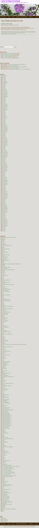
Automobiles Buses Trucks (6, 245)
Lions (3, 360)
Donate (13, 16)
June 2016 (4, 187)
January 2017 (4, 179)
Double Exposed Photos (6, 300)
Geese (3, 324)
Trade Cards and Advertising (7, 484)
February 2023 (4, 104)
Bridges (3, 261)
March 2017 (4, 176)
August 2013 (4, 226)
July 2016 (3, 186)
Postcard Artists (4, 405)
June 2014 (4, 214)
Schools (3, 439)
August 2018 (4, 157)
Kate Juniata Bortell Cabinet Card (8, 55)
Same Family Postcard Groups (7, 438)
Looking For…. (31, 16)
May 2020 (3, 135)
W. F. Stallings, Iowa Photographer (8, 53)
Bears (3, 250)
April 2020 (4, 136)
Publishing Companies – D (7, 415)
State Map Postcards (5, 452)
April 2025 (4, 79)
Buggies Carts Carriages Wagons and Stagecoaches (11, 263)
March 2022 (4, 115)
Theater (3, 477)
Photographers (4, 400)
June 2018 (4, 159)
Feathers (3, 309)
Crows (3, 292)
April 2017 (4, 175)
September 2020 (5, 130)
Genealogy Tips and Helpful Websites (21, 16)
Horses (3, 338)
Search (36, 16)
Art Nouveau (4, 244)
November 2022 (5, 106)
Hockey (3, 336)
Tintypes (3, 480)
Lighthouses (4, 358)
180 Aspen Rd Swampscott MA (8, 31)
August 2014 (4, 212)
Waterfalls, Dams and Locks (7, 504)
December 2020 (5, 127)
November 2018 (5, 153)
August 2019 (4, 145)
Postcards (8, 33)
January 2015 (4, 206)
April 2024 (4, 88)
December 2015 (5, 194)
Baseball (3, 247)
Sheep (3, 443)
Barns (3, 246)
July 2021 (3, 119)
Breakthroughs (4, 259)
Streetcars (3, 458)
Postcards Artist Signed (6, 407)
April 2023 (4, 102)
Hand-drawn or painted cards (7, 334)
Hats (3, 335)
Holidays (3, 337)
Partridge (3, 396)
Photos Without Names (6, 403)
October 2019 (4, 143)
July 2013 (3, 227)
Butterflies (3, 266)
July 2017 (3, 172)
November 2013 (5, 222)
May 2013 (3, 229)
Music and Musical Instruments (7, 383)
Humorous (4, 343)
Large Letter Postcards (6, 354)
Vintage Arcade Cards (6, 500)
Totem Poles (4, 482)
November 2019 (5, 142)
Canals (3, 273)
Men (2, 369)
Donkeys (3, 298)
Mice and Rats (4, 370)
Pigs (2, 404)
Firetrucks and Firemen (6, 312)
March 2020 (4, 137)
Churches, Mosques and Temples (8, 284)
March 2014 (4, 218)
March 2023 (4, 103)
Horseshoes (4, 339)
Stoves (3, 457)
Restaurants (4, 431)
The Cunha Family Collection (7, 467)
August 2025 (4, 75)
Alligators (3, 239)
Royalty (3, 436)
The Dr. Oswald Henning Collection (8, 468)
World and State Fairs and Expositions (9, 508)
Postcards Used (13, 33)
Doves (3, 301)
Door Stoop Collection (6, 299)
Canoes (3, 274)
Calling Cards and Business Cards (8, 269)
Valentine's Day (4, 499)
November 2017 (5, 167)
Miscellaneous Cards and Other (7, 376)
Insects (3, 345)
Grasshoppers (4, 330)
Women (3, 507)
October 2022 (4, 107)
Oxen (3, 392)
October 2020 (4, 129)
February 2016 (4, 191)
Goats (3, 329)
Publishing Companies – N (7, 423)
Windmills (3, 506)
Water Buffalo (4, 503)
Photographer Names (6, 399)
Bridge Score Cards (5, 260)
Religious (3, 430)
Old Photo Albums (5, 389)
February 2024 (4, 90)
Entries (4, 518)
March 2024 (4, 89)
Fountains (3, 319)
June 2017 (4, 173)
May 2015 (3, 202)
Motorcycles (4, 380)
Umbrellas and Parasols (6, 492)
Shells (3, 444)
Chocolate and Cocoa (6, 282)
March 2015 (4, 204)
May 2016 (3, 188)
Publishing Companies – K (6, 420)
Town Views (4, 483)
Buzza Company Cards (6, 267)
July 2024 (3, 84)
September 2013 (5, 225)
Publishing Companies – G (7, 416)
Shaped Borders (5, 442)
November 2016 (5, 181)
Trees (3, 488)
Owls (3, 391)
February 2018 (4, 164)
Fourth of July (4, 321)
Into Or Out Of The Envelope (7, 346)
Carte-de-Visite (4, 275)
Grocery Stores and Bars (6, 331)
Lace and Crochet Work (6, 351)
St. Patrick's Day (5, 451)
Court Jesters (4, 288)
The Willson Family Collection (7, 476)
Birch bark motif (4, 252)
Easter (3, 304)
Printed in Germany (5, 412)
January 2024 (4, 91)
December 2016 (5, 180)
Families (3, 307)
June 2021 (4, 120)
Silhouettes (4, 445)
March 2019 (4, 150)
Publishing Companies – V (6, 426)
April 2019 (4, 149)
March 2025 (4, 80)
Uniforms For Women (5, 496)
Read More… (24, 29)
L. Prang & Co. (4, 350)
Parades (3, 393)
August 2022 (4, 110)
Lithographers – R (5, 365)
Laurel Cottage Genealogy (11, 526)
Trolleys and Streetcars (6, 489)
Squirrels (3, 450)
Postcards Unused (5, 408)
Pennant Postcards (5, 397)
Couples (3, 286)
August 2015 (4, 198)
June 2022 (4, 112)
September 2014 (5, 211)
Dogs (3, 296)
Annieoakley (16, 25)
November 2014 (5, 209)
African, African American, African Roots (9, 237)
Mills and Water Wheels (6, 373)
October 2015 (4, 196)
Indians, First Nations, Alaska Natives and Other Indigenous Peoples (14, 344)
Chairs (3, 278)
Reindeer (3, 429)
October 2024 (4, 81)
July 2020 (3, 133)
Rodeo (3, 435)
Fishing (3, 315)
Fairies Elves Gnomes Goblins (7, 306)
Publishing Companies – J (6, 419)
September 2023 (5, 96)
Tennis (3, 462)
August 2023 (4, 97)
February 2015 (4, 205)
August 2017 (4, 171)
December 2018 (5, 152)
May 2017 (3, 174)
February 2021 (4, 125)
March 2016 (4, 190)
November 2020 (5, 128)
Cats (3, 277)
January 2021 (4, 126)
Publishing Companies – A (6, 414)
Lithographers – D (5, 362)
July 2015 (3, 199)
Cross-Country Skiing (6, 291)
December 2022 (5, 105)
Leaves (3, 357)
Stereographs (4, 454)
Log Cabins (4, 366)
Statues (3, 453)
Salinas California (5, 437)
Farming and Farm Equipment (7, 308)
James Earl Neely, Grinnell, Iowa (8, 54)
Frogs (3, 322)
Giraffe (3, 328)
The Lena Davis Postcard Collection (8, 473)
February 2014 (4, 219)
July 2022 (3, 111)
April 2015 (4, 203)
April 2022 (4, 114)
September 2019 (5, 144)
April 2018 (4, 161)
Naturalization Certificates (6, 385)
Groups (3, 332)
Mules (3, 382)
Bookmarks (4, 258)
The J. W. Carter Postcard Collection (8, 472)
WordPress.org (4, 521)
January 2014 (4, 220)
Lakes (3, 353)
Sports (3, 449)
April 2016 (4, 189)
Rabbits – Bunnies (5, 427)
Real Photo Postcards (6, 428)
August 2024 (4, 83)
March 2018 (4, 163)
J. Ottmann (4, 347)
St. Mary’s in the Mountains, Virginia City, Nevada (16, 64)
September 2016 (5, 183)
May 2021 (3, 121)
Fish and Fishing (5, 314)
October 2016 (4, 182)
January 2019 (4, 151)
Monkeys (3, 377)
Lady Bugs (4, 352)
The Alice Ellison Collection (7, 465)
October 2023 (4, 95)
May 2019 (3, 148)
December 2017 (5, 166)
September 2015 (5, 197)
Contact (9, 16)
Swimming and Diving (6, 460)
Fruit (2, 323)
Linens (3, 359)
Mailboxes (4, 367)
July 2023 (3, 98)
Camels (3, 270)
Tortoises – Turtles (5, 481)
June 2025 (4, 76)
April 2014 (4, 217)
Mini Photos (4, 374)
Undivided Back (5, 495)
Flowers (3, 316)
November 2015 (5, 195)
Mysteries (3, 384)
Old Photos (4, 390)
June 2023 (4, 99)
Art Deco (3, 243)
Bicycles (3, 251)
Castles (3, 276)
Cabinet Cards (4, 268)
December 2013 (5, 221)
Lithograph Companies (6, 361)
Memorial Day (4, 368)
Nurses (3, 388)
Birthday (3, 255)
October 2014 (4, 210)
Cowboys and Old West (6, 289)
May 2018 (3, 160)
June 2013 (4, 228)
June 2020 (4, 134)
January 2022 (4, 118)
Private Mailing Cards (6, 413)
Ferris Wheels (4, 311)
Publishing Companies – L (6, 421)
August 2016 (4, 184)
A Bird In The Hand (6, 23)
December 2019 (5, 141)
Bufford (3, 262)
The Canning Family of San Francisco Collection (10, 466)
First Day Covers (5, 313)
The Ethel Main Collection (6, 469)
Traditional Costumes (5, 485)
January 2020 (4, 140)
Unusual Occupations (6, 498)
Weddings (3, 505)
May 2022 (3, 113)
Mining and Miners (5, 375)
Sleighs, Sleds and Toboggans (7, 446)
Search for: (2, 46)
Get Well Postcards (5, 327)
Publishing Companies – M (7, 422)
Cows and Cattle (5, 290)
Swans (3, 459)
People (3, 398)
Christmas (3, 283)
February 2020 (4, 138)
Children (3, 281)
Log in (3, 517)
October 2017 (4, 168)
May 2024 (3, 87)
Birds (6, 33)
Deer (3, 293)
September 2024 (5, 82)
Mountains (4, 381)
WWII (3, 511)
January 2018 (4, 165)
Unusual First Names (5, 497)
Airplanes (3, 238)
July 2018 (3, 158)
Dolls (3, 297)
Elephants (3, 305)
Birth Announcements (6, 254)
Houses (3, 342)
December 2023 (5, 92)
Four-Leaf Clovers (5, 320)
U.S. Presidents (4, 491)
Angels (3, 240)
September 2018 (5, 156)
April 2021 (4, 122)
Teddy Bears (4, 461)
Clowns (3, 285)
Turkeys (3, 490)
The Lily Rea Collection (6, 474)
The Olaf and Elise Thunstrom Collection (9, 475)
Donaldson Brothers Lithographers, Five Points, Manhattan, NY (19, 69)
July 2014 (3, 213)
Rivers (3, 434)
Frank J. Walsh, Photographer (7, 56)
